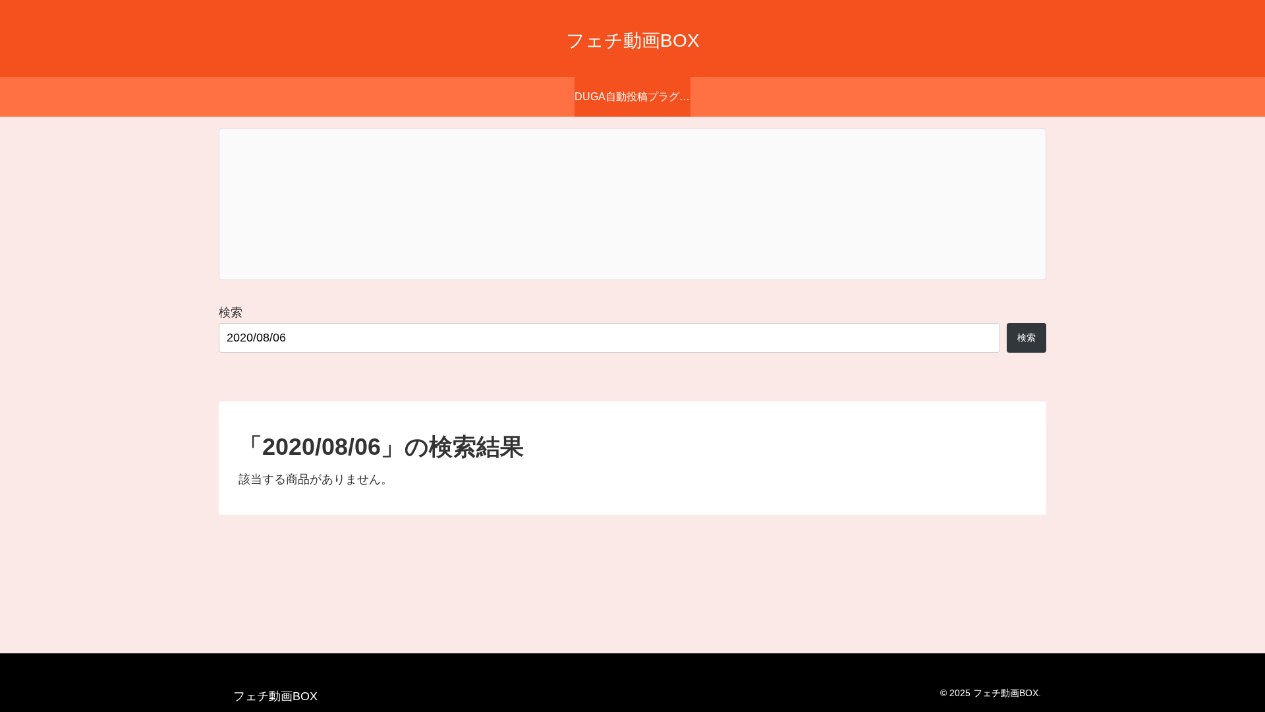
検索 (230, 312)
